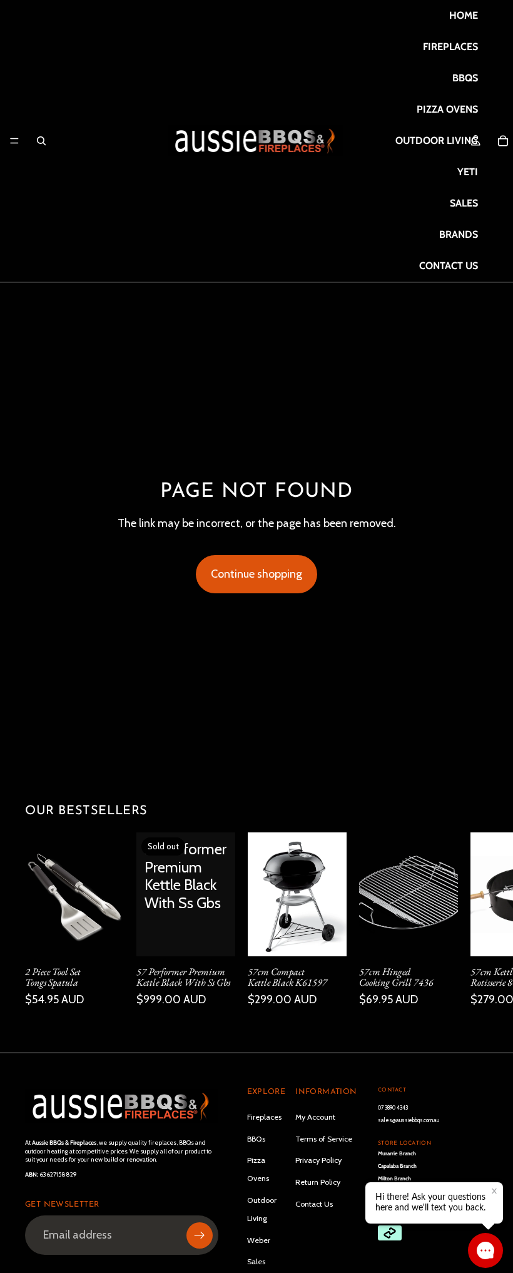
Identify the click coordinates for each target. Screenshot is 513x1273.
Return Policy (317, 1182)
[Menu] (14, 140)
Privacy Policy (318, 1160)
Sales (256, 1261)
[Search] (41, 141)
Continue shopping (256, 574)
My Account (315, 1117)
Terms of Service (323, 1138)
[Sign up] (199, 1235)
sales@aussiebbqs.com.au (408, 1120)
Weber (258, 1240)
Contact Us (314, 1204)
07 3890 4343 (393, 1107)
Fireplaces (264, 1117)
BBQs (256, 1138)
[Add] (104, 936)
